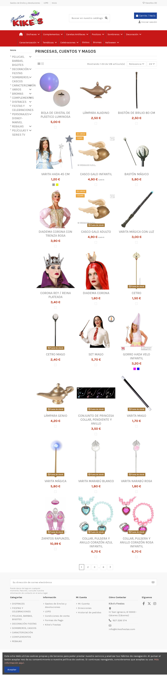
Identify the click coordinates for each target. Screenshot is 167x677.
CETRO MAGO (55, 354)
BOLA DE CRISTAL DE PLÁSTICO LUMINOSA (55, 115)
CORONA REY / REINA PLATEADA (55, 295)
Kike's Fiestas (53, 624)
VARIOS (16, 89)
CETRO (136, 293)
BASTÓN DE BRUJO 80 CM (136, 113)
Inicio (54, 3)
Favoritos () (151, 3)
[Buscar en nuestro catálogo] (106, 18)
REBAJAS (18, 126)
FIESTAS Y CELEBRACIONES (22, 108)
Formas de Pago (54, 620)
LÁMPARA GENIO (55, 416)
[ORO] (57, 184)
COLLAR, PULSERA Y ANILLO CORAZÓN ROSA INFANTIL (136, 542)
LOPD (46, 3)
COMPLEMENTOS (23, 98)
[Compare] (55, 108)
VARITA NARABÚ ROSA (136, 481)
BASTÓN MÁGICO (136, 174)
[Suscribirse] (153, 582)
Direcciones (84, 608)
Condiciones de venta (57, 615)
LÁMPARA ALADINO (96, 113)
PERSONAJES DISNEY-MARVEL (20, 118)
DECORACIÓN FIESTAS (20, 71)
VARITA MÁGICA (55, 481)
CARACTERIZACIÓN (24, 85)
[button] (49, 42)
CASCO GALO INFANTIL (96, 174)
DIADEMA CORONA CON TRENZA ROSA (55, 233)
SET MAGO (96, 354)
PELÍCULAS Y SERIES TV (20, 132)
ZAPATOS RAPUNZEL (55, 538)
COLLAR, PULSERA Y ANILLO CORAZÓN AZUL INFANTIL (96, 542)
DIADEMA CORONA (96, 293)
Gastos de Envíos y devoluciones (25, 3)
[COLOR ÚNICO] (55, 127)
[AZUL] (138, 369)
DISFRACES (19, 102)
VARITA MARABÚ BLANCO (96, 481)
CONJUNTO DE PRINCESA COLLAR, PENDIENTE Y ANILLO (96, 419)
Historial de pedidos (89, 612)
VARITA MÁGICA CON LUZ (136, 232)
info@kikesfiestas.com (122, 629)
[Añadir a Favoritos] (50, 108)
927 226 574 (120, 620)
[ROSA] (134, 369)
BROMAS (17, 93)
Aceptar (12, 669)
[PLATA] (53, 184)
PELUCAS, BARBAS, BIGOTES (18, 61)
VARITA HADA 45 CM (55, 174)
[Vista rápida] (60, 108)
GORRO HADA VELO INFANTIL (136, 356)
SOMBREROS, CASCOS (20, 79)
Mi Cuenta (84, 603)
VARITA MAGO (136, 416)
